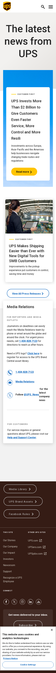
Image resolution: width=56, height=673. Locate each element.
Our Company (10, 546)
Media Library (18, 489)
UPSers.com (36, 547)
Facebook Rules (20, 514)
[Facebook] (6, 603)
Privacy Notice (10, 658)
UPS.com (35, 540)
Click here (33, 353)
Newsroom (9, 565)
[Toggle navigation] (51, 6)
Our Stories (9, 540)
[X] (14, 603)
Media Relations (25, 381)
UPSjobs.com (37, 553)
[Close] (51, 629)
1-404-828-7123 (28, 341)
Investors (8, 558)
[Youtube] (38, 603)
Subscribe (26, 625)
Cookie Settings (28, 665)
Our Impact (9, 552)
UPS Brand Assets (21, 501)
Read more (22, 173)
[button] (44, 6)
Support (7, 571)
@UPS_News (31, 394)
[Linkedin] (30, 603)
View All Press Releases (26, 293)
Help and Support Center (21, 437)
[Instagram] (22, 603)
